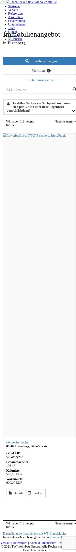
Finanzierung (16, 20)
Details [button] (18, 493)
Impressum (49, 543)
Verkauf (13, 10)
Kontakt (35, 543)
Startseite (14, 6)
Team (11, 28)
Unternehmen (17, 24)
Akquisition (15, 17)
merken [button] (37, 493)
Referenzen (15, 13)
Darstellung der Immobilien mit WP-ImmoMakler (34, 533)
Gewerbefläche (17, 442)
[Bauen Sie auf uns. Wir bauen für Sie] (31, 2)
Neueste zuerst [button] (64, 121)
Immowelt (56, 537)
